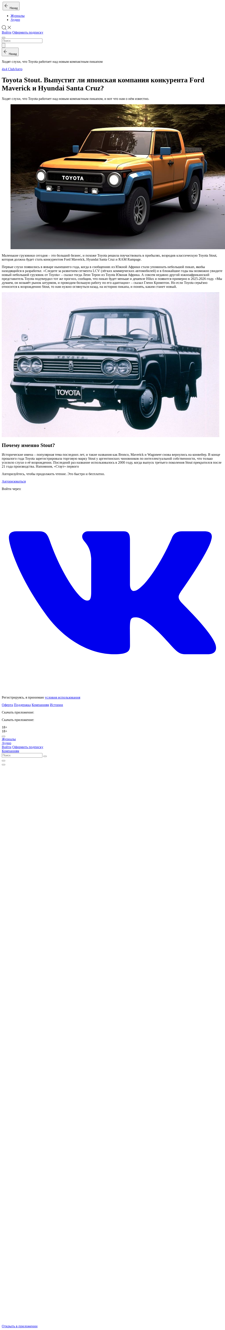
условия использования (62, 697)
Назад (13, 8)
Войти (6, 32)
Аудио (15, 20)
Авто (18, 69)
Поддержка (22, 705)
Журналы (18, 16)
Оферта (7, 705)
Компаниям (40, 705)
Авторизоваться (14, 481)
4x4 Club (8, 69)
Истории (56, 705)
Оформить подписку (27, 32)
